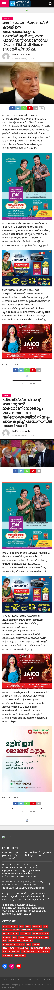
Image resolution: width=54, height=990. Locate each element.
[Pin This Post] (30, 107)
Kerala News (22, 948)
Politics (27, 980)
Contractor (28, 952)
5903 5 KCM (25, 934)
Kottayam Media (22, 54)
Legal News (8, 948)
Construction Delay (40, 948)
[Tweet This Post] (18, 107)
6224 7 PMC (27, 930)
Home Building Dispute (37, 937)
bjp (45, 926)
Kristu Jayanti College (13, 944)
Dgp (14, 937)
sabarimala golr (40, 934)
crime (5, 926)
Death (14, 926)
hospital (37, 926)
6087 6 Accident (10, 934)
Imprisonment (42, 952)
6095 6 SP (38, 930)
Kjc (28, 944)
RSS (21, 926)
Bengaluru (20, 955)
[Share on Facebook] (12, 107)
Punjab (6, 937)
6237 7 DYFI (14, 930)
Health (38, 980)
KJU (4, 941)
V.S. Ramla (7, 955)
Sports (47, 980)
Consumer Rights (11, 952)
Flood (22, 937)
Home (5, 980)
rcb (5, 930)
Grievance (16, 980)
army (28, 926)
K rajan (36, 944)
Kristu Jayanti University (20, 941)
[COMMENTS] (42, 107)
